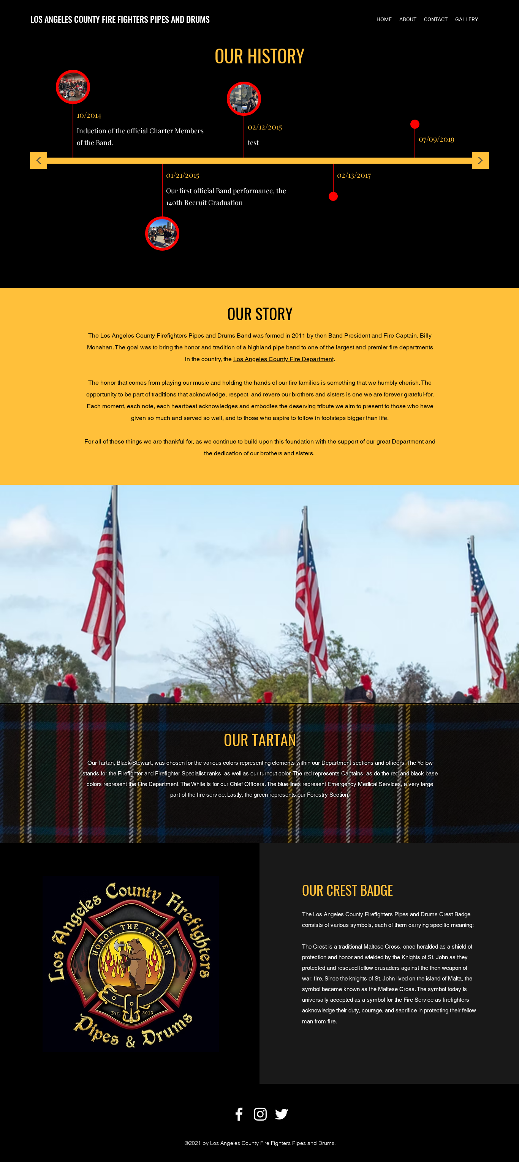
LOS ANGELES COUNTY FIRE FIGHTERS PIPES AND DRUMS (120, 19)
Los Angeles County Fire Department (283, 359)
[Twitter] (281, 1114)
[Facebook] (239, 1114)
